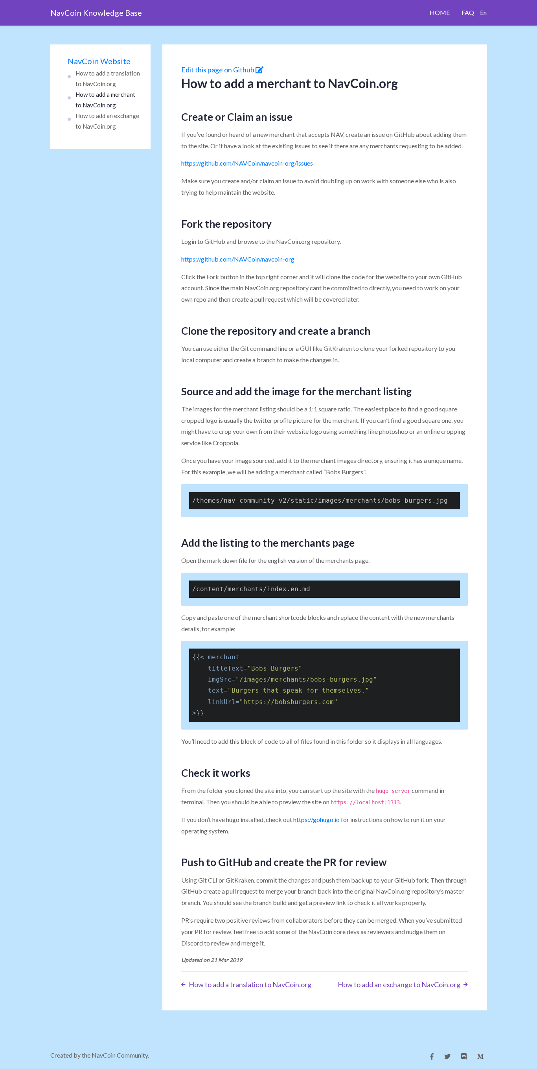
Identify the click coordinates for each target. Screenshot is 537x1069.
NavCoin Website (99, 61)
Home (440, 12)
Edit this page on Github (218, 69)
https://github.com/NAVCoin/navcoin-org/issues (247, 163)
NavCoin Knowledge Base (96, 12)
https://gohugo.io (316, 819)
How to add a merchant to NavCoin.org (105, 100)
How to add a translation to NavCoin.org (107, 78)
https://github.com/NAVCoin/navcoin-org (237, 259)
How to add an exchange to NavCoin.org (107, 121)
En (483, 12)
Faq (468, 12)
